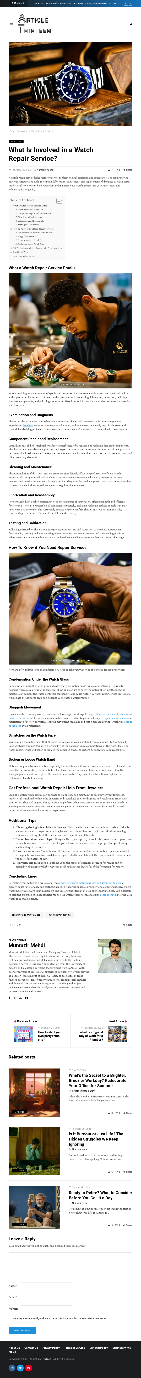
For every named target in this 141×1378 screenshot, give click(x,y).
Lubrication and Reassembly (31, 221)
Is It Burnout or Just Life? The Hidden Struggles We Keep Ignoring (96, 1139)
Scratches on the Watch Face (31, 240)
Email (13, 1297)
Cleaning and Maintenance (30, 217)
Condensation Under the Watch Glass (35, 232)
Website (13, 1308)
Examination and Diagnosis (31, 209)
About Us (14, 1347)
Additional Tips (20, 252)
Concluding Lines (26, 256)
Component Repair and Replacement (35, 213)
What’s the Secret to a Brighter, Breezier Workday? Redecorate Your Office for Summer (97, 1080)
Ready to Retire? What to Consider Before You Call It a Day (100, 1195)
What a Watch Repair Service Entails (30, 205)
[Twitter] (20, 1368)
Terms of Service (74, 1347)
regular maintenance (115, 718)
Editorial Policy (99, 1347)
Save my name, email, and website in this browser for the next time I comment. (60, 1318)
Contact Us (31, 1347)
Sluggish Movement (27, 236)
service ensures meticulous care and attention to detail (91, 883)
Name (13, 1286)
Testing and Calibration (29, 225)
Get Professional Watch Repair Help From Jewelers (37, 248)
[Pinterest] (28, 1368)
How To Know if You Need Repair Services (33, 228)
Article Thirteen (34, 24)
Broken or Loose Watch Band (31, 244)
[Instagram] (12, 1368)
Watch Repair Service (60, 915)
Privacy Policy (51, 1347)
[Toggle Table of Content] (58, 201)
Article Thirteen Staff (83, 1090)
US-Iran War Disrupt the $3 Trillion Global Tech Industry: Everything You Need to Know (74, 3)
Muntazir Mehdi (45, 169)
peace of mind (108, 894)
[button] (11, 24)
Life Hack (16, 142)
